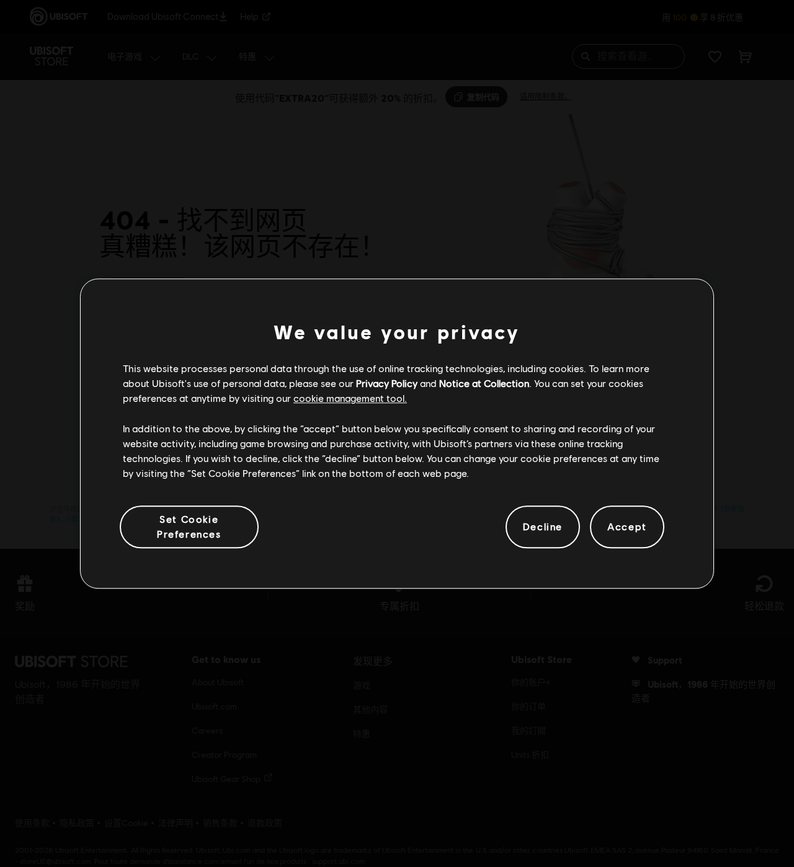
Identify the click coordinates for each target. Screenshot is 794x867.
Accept (627, 527)
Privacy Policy (386, 383)
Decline (543, 527)
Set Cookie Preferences (189, 526)
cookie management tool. (350, 398)
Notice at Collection (484, 383)
